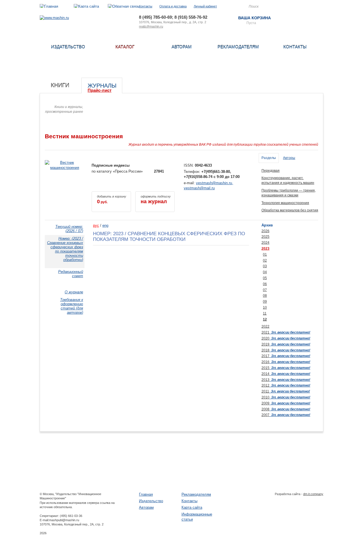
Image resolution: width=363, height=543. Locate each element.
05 (265, 278)
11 (265, 313)
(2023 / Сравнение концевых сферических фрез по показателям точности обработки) (65, 249)
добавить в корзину (111, 199)
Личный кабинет (205, 6)
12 (265, 319)
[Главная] (49, 6)
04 (265, 272)
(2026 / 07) (69, 228)
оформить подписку (156, 199)
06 (265, 284)
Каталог (124, 46)
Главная (146, 494)
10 (265, 307)
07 (265, 290)
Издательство (68, 46)
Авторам (182, 46)
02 (265, 260)
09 (265, 302)
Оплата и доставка (173, 6)
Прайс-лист (99, 90)
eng (105, 225)
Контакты (145, 6)
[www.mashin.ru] (54, 18)
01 (265, 254)
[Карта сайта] (86, 6)
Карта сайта (192, 507)
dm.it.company (313, 494)
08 (265, 296)
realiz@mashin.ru (151, 26)
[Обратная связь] (124, 6)
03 (265, 266)
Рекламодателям (238, 46)
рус (96, 225)
